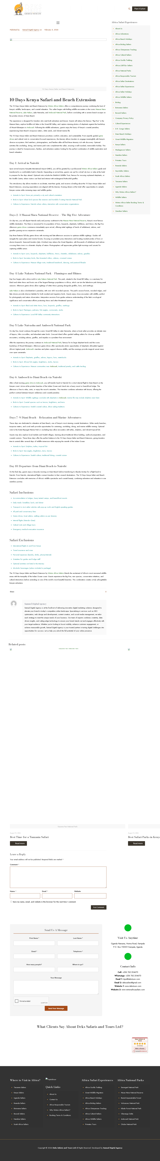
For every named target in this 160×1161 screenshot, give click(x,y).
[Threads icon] (87, 1152)
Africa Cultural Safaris (123, 55)
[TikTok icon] (90, 1152)
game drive (29, 383)
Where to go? (78, 964)
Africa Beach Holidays (123, 39)
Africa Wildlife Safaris (123, 97)
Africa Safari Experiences (124, 86)
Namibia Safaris (121, 155)
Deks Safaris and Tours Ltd (64, 1148)
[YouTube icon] (77, 1152)
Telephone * (78, 951)
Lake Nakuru (27, 112)
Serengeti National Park (129, 1087)
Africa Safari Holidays (123, 92)
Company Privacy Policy (124, 118)
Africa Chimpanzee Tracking (125, 49)
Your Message (56, 978)
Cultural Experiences (122, 123)
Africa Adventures (122, 34)
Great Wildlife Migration (124, 139)
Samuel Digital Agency (30, 29)
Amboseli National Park (57, 112)
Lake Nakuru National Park (47, 279)
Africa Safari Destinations (124, 81)
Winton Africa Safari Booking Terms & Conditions (129, 204)
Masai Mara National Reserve (132, 1092)
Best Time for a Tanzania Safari (29, 837)
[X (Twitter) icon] (75, 1152)
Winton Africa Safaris (56, 106)
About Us (118, 28)
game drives (22, 227)
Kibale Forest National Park (131, 1108)
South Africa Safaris (122, 176)
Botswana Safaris (121, 107)
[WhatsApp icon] (70, 1152)
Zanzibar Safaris (121, 211)
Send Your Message (56, 1008)
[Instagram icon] (82, 1152)
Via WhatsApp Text (129, 998)
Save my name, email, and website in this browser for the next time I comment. (44, 902)
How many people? (34, 964)
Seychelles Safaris (122, 171)
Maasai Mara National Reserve (74, 220)
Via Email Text (129, 1008)
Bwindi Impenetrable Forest (131, 1098)
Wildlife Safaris (121, 197)
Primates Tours (120, 160)
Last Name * (78, 938)
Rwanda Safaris (121, 165)
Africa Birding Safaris (123, 44)
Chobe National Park (128, 1124)
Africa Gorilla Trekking (123, 60)
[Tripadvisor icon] (85, 1152)
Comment (14, 864)
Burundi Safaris (120, 113)
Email (45, 891)
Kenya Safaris (120, 144)
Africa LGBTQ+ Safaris (123, 65)
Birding (118, 102)
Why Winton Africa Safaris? (125, 192)
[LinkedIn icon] (80, 1152)
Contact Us (54, 1099)
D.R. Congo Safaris (122, 128)
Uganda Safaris (121, 186)
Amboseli (30, 127)
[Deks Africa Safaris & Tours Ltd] (27, 9)
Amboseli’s (30, 349)
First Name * (34, 938)
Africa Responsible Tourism (125, 76)
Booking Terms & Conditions (60, 1115)
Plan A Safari (139, 8)
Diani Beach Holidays (123, 134)
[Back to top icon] (80, 1144)
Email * (34, 951)
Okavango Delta (127, 1113)
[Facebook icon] (73, 1152)
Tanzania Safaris (121, 181)
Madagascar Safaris (123, 150)
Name (13, 891)
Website (77, 891)
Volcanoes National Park (130, 1103)
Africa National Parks (123, 70)
